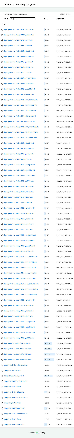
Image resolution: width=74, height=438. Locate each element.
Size (46, 19)
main (20, 4)
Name (6, 19)
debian (8, 4)
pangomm (31, 4)
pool (15, 4)
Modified (60, 19)
